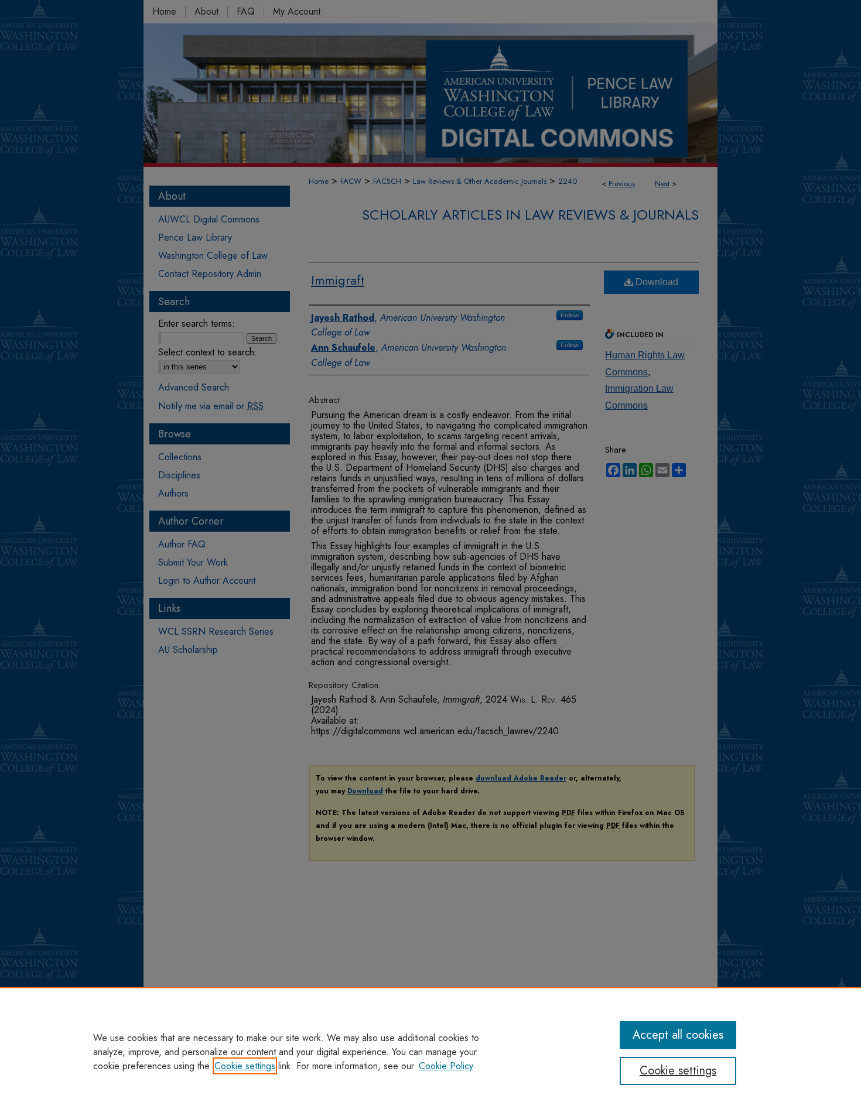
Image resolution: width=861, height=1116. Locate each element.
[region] (430, 1051)
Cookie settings (244, 1066)
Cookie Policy (446, 1066)
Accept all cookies (678, 1034)
